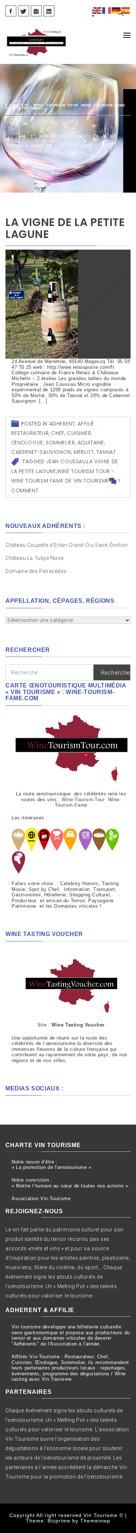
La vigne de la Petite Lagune (65, 228)
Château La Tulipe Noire (35, 558)
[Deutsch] (116, 10)
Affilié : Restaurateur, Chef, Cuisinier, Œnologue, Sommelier (54, 433)
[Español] (126, 10)
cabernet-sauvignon (41, 452)
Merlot (84, 452)
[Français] (107, 10)
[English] (97, 10)
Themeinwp (95, 1521)
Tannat (106, 452)
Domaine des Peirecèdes (35, 571)
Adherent (62, 423)
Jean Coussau (66, 461)
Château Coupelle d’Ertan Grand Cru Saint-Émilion (66, 545)
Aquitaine (91, 442)
